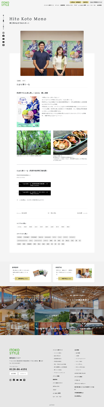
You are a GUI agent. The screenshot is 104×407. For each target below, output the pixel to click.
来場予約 (85, 2)
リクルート (23, 373)
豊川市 (57, 226)
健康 (51, 240)
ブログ (75, 5)
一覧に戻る (53, 213)
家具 (59, 240)
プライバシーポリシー (80, 383)
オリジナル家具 (78, 376)
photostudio (47, 237)
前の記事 (24, 213)
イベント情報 (56, 376)
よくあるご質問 (82, 5)
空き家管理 (77, 396)
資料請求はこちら (23, 278)
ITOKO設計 (34, 237)
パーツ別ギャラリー (58, 383)
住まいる (41, 237)
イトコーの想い (58, 353)
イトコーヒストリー (81, 358)
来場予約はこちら (66, 278)
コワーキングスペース (22, 240)
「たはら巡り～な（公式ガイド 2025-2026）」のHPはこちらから (35, 193)
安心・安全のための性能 (60, 364)
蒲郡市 (46, 226)
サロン (31, 240)
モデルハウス (69, 5)
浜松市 (36, 226)
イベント (57, 5)
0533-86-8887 (15, 363)
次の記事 (79, 213)
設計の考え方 (57, 355)
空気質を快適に (58, 361)
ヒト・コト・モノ (91, 5)
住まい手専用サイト (95, 2)
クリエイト (72, 237)
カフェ (54, 237)
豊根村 (63, 226)
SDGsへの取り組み (80, 367)
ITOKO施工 (26, 237)
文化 (72, 240)
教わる (67, 240)
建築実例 (63, 5)
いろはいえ (77, 380)
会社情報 (99, 5)
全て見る (19, 226)
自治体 (19, 80)
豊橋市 (68, 226)
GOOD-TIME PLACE (80, 373)
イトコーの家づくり (49, 5)
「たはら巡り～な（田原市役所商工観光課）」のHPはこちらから (35, 184)
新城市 (25, 226)
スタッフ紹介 (79, 361)
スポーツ (46, 240)
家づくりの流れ (58, 369)
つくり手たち (79, 364)
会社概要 (78, 353)
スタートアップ (38, 240)
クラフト (65, 237)
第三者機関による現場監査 (60, 367)
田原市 (23, 80)
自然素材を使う (58, 358)
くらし (59, 237)
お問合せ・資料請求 (76, 2)
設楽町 (52, 226)
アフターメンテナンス (59, 372)
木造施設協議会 (79, 392)
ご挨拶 (77, 355)
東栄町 (30, 226)
